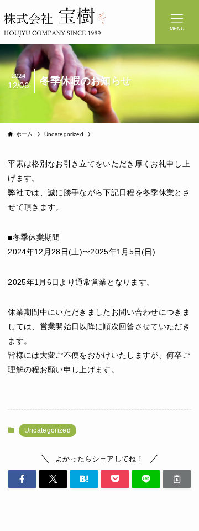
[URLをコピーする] (177, 479)
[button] (22, 479)
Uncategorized (47, 430)
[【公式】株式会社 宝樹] (55, 22)
